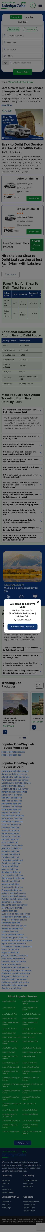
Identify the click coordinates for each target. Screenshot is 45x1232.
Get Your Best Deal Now (22, 626)
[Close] (37, 602)
